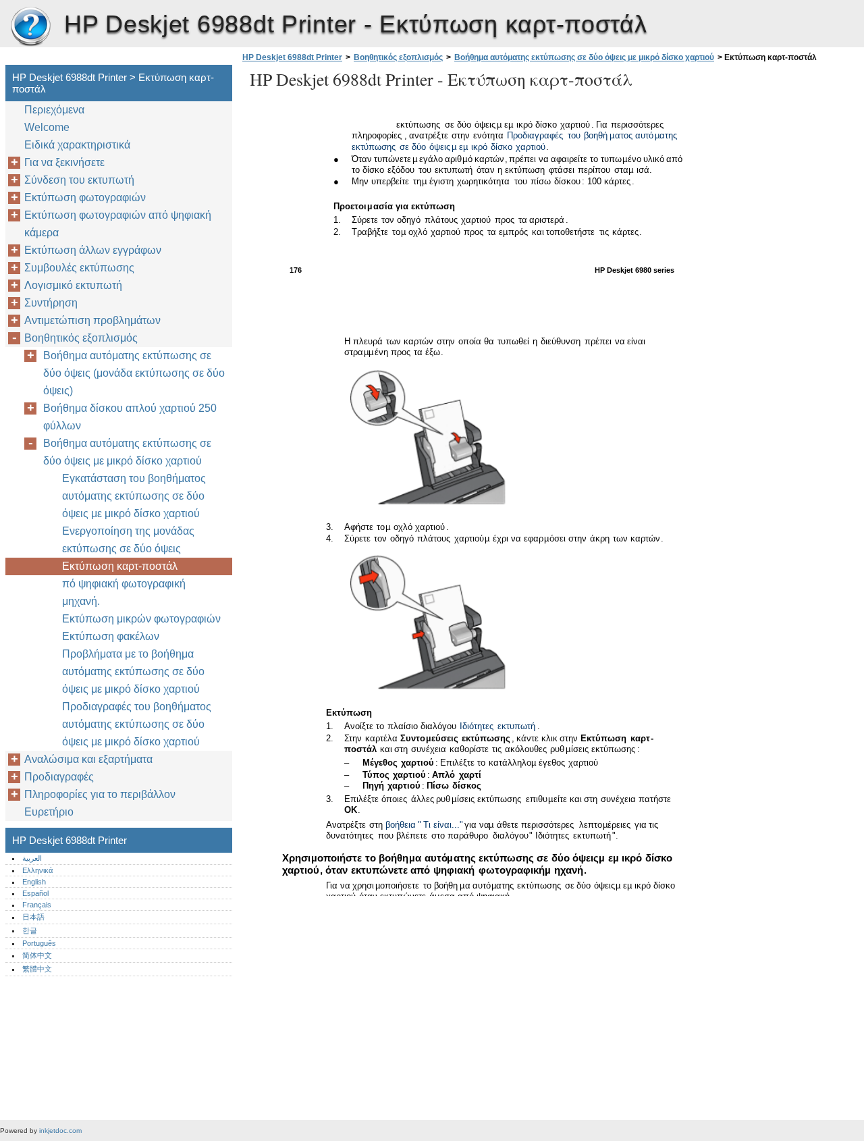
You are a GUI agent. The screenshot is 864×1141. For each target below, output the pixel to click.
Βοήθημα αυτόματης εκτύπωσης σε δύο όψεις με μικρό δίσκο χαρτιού (584, 57)
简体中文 (37, 955)
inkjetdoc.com (60, 1130)
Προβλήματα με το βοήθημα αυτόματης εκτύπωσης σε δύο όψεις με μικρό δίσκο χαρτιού (133, 671)
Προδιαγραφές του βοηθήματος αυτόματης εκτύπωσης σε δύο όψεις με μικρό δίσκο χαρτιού (136, 724)
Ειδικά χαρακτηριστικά (77, 145)
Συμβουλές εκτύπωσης (79, 267)
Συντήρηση (51, 303)
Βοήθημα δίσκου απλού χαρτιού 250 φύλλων (130, 416)
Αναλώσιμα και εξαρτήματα (88, 759)
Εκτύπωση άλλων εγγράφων (92, 250)
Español (35, 893)
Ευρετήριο (49, 812)
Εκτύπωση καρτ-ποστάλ (120, 566)
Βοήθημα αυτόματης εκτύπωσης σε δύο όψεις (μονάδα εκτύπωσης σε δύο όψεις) (134, 373)
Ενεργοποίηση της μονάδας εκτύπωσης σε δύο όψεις (128, 539)
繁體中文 (37, 969)
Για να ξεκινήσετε (64, 162)
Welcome (47, 127)
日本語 (33, 917)
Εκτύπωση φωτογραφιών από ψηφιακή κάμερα (117, 223)
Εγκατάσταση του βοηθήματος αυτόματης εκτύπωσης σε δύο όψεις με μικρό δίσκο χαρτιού (134, 496)
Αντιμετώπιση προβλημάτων (92, 320)
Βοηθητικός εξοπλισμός (398, 57)
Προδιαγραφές (59, 776)
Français (36, 905)
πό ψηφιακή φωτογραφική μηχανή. (124, 592)
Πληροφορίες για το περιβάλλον (100, 794)
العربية (32, 858)
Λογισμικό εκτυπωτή (73, 285)
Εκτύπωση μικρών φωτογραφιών (141, 619)
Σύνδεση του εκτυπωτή (79, 180)
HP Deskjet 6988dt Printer (30, 27)
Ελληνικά (37, 870)
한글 (29, 930)
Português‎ (39, 943)
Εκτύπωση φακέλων (110, 636)
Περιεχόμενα (54, 109)
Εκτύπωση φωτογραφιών (85, 197)
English (34, 882)
